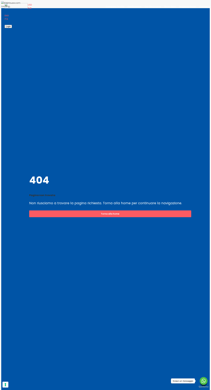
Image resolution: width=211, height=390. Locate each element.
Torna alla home (110, 213)
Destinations (134, 6)
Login (8, 26)
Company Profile (115, 6)
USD (30, 4)
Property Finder (187, 6)
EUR (30, 8)
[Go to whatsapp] (203, 381)
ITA (6, 19)
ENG (7, 15)
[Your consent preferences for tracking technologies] (5, 385)
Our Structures (153, 6)
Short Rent (170, 6)
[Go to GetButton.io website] (204, 387)
